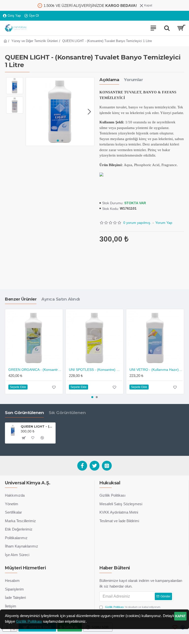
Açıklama (109, 79)
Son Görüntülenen (24, 412)
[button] (31, 111)
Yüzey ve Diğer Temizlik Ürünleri (34, 41)
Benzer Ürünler (20, 299)
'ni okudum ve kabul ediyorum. (133, 606)
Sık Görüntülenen (67, 412)
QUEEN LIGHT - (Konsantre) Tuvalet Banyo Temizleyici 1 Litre (37, 426)
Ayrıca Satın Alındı (60, 299)
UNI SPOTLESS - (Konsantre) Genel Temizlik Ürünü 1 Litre (95, 370)
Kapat (180, 616)
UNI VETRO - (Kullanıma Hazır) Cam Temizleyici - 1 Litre (156, 370)
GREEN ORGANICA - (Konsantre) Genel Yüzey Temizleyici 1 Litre (35, 370)
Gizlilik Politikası (29, 621)
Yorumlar (133, 79)
